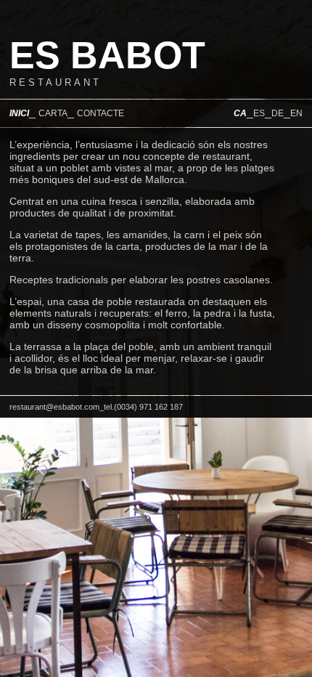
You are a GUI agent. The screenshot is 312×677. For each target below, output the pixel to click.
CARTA (52, 113)
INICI (19, 113)
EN (296, 113)
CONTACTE (100, 113)
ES (259, 113)
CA (240, 113)
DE (277, 113)
